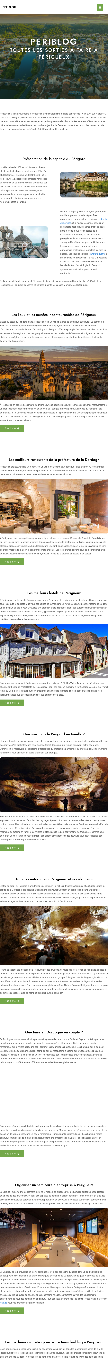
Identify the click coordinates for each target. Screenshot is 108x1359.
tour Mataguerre (97, 254)
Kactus (3, 1302)
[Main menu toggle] (100, 7)
